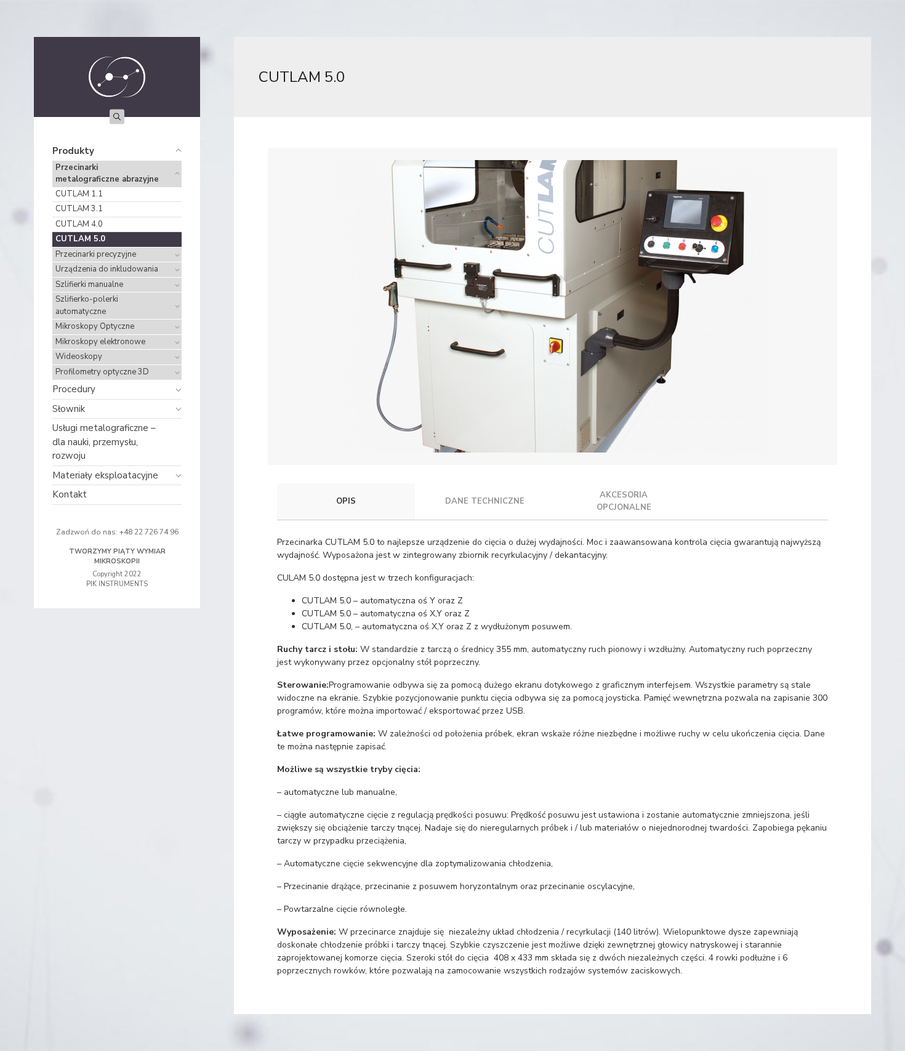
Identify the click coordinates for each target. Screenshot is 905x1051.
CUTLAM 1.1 (79, 193)
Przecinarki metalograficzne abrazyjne (107, 173)
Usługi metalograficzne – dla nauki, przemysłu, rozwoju (104, 442)
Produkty (73, 151)
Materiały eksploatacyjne (105, 475)
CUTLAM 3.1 (79, 208)
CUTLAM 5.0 (80, 238)
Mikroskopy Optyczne (94, 326)
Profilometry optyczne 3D (102, 371)
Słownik (68, 409)
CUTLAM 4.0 (79, 224)
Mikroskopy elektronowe (100, 341)
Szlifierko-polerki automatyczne (86, 305)
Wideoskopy (78, 356)
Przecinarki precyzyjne (95, 254)
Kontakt (69, 494)
